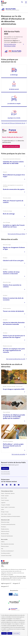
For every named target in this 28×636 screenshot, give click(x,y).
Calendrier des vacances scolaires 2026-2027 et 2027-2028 (13, 162)
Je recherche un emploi (14, 103)
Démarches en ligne (5, 522)
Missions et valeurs (5, 546)
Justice (2, 509)
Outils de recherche (5, 531)
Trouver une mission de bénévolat (13, 311)
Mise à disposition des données (7, 544)
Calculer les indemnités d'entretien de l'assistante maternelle (14, 323)
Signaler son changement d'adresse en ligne (14, 248)
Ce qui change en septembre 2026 (13, 389)
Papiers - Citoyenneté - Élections (8, 493)
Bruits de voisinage (9, 214)
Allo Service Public (5, 533)
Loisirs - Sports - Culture (6, 514)
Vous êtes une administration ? (7, 551)
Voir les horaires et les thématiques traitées (10, 45)
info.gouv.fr (15, 583)
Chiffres (2, 541)
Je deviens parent (14, 89)
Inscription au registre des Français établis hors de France (14, 226)
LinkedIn (10, 484)
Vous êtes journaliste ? (5, 553)
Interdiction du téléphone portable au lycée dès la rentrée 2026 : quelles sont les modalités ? (14, 416)
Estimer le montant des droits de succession (13, 299)
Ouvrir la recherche (22, 2)
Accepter (4, 633)
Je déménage (14, 75)
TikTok (6, 484)
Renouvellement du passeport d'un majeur (14, 175)
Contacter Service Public (6, 555)
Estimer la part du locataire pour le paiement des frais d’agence (14, 336)
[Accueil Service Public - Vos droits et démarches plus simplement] (10, 11)
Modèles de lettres (5, 529)
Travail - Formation (5, 500)
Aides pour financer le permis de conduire (13, 201)
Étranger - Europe (4, 511)
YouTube (18, 484)
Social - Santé (4, 498)
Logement (3, 502)
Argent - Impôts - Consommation (8, 507)
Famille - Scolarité (4, 495)
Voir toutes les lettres (5, 473)
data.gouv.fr (4, 586)
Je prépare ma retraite (14, 118)
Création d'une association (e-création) (12, 286)
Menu (26, 3)
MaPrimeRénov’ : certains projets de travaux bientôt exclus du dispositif (13, 446)
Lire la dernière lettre (5, 471)
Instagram (14, 484)
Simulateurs (3, 526)
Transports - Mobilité (5, 505)
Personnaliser (16, 633)
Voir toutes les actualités (18, 454)
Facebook (2, 484)
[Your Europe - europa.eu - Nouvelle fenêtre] (14, 594)
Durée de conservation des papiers (13, 189)
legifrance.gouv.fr (5, 583)
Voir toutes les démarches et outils (15, 359)
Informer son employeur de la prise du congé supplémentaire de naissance (14, 350)
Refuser (9, 633)
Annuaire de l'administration (7, 536)
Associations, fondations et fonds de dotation (10, 516)
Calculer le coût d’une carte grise (13, 260)
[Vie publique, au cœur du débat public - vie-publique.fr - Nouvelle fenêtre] (14, 602)
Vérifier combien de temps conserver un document (11, 273)
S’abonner (5, 468)
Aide (2, 548)
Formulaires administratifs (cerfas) (8, 524)
